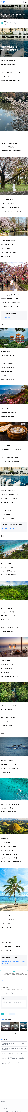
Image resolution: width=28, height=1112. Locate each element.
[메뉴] (25, 22)
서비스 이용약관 (4, 1105)
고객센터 (3, 1101)
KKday (7, 987)
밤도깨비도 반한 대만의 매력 (8, 528)
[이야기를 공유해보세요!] (12, 993)
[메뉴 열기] (26, 2)
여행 (4, 987)
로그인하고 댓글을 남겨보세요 (12, 1002)
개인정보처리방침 (4, 1108)
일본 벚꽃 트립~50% (7, 317)
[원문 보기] (3, 980)
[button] (12, 1002)
